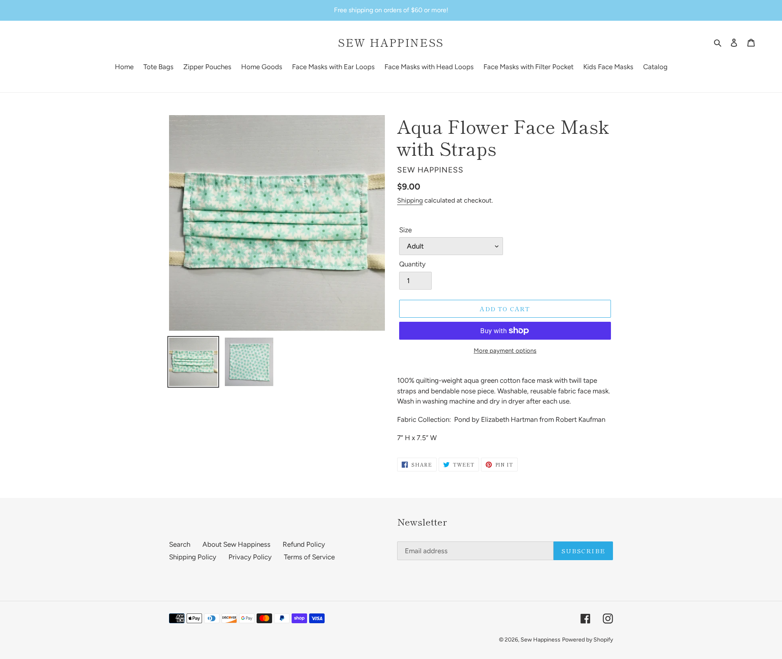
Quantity (412, 264)
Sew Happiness (391, 42)
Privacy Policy (250, 557)
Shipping (410, 200)
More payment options (505, 350)
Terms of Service (309, 557)
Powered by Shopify (587, 639)
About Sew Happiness (236, 544)
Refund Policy (304, 544)
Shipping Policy (192, 557)
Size (405, 230)
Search (179, 544)
